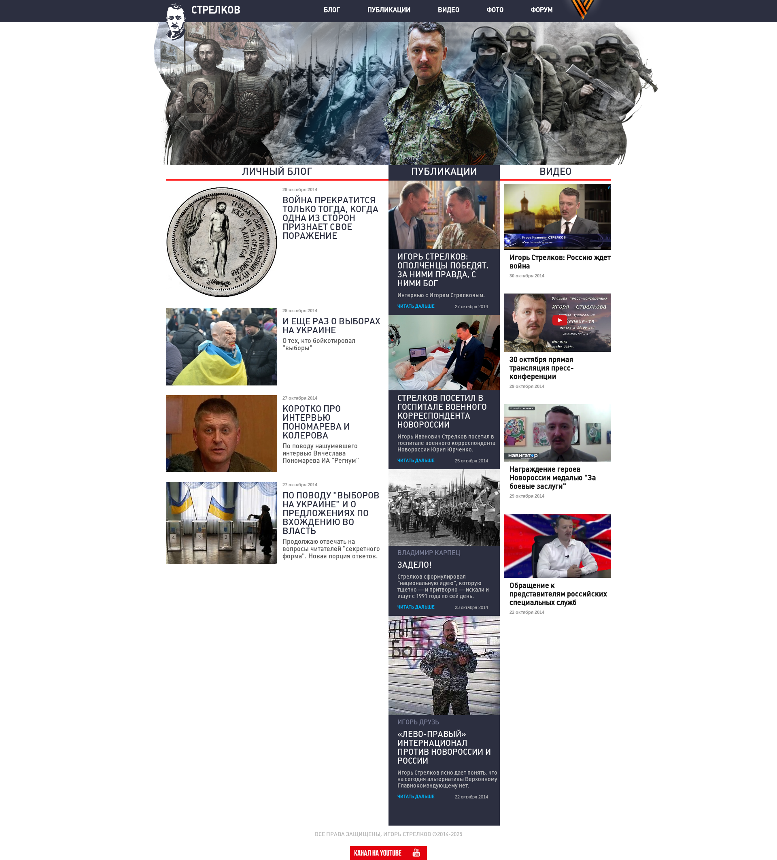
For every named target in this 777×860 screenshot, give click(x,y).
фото (495, 10)
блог (333, 10)
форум (542, 10)
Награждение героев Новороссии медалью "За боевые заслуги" (553, 478)
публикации (388, 10)
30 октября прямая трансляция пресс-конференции (542, 369)
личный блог (277, 172)
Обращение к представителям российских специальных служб (558, 595)
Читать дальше (416, 306)
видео (448, 10)
